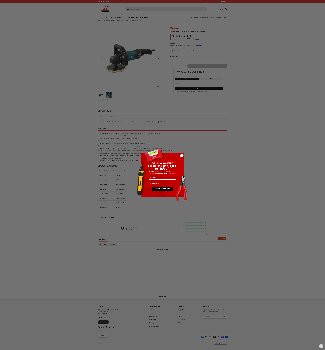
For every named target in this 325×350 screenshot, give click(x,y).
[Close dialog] (181, 155)
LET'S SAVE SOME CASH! (162, 189)
